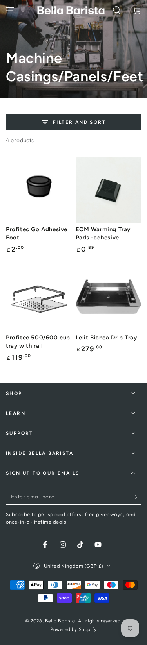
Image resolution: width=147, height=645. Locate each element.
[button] (116, 10)
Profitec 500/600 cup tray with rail (38, 342)
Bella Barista (60, 621)
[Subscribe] (136, 497)
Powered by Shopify (73, 629)
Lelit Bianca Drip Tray (106, 337)
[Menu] (10, 10)
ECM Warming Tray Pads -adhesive (103, 233)
